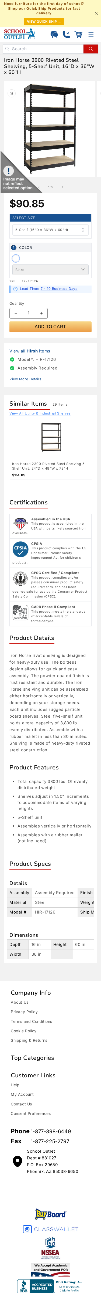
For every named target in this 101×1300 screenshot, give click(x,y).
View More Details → (27, 379)
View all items (29, 351)
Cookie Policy (24, 1031)
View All (40, 413)
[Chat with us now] (54, 34)
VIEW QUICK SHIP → (44, 21)
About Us (20, 1002)
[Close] (96, 13)
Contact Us (21, 1104)
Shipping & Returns (29, 1040)
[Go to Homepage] (19, 33)
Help (15, 1084)
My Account (22, 1094)
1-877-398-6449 (51, 1131)
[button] (78, 34)
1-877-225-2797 (50, 1141)
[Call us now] (66, 34)
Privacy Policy (24, 1011)
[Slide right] (62, 187)
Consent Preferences (31, 1113)
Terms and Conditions (31, 1021)
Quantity (16, 303)
